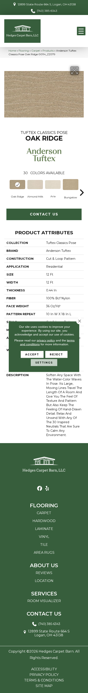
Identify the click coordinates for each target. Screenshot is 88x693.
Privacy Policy (44, 675)
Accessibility (44, 669)
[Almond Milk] (35, 184)
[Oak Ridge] (17, 184)
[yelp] (47, 488)
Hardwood (44, 521)
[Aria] (53, 184)
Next (81, 186)
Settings (44, 362)
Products (48, 50)
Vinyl (44, 537)
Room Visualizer (44, 601)
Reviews (44, 573)
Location (44, 581)
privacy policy (46, 340)
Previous (6, 186)
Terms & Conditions (44, 680)
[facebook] (40, 488)
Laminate (44, 529)
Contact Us (44, 214)
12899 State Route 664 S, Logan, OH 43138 (47, 4)
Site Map (44, 686)
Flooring (24, 50)
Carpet (35, 50)
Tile (44, 545)
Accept (32, 354)
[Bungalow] (70, 184)
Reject (56, 354)
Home (12, 50)
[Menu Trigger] (81, 31)
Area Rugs (44, 553)
